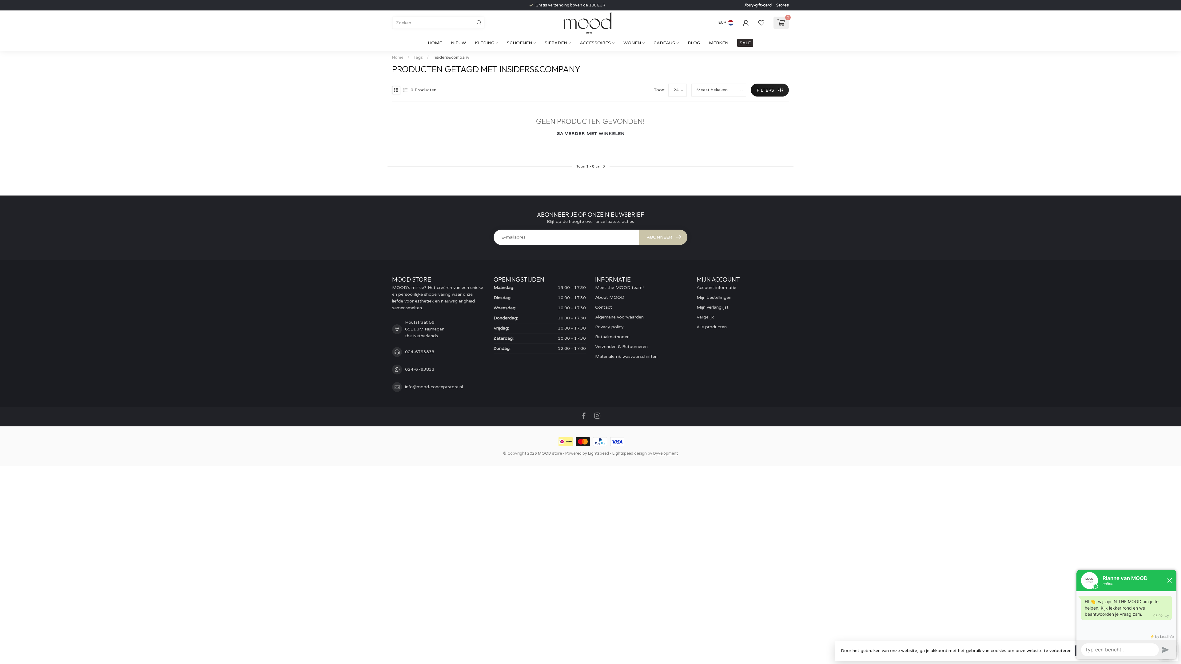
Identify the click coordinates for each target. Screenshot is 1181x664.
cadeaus (664, 42)
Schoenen (519, 42)
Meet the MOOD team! (619, 287)
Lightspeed (598, 453)
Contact (603, 307)
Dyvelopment (665, 453)
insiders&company (451, 57)
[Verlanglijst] (761, 23)
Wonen (632, 42)
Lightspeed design (629, 453)
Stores (782, 5)
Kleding (484, 42)
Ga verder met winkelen (591, 133)
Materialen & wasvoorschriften (626, 356)
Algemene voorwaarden (619, 317)
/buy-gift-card (758, 5)
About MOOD (609, 297)
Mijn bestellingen (714, 297)
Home (435, 42)
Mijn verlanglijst (713, 307)
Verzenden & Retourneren (621, 346)
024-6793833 (420, 351)
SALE (745, 42)
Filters (766, 90)
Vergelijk (705, 317)
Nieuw (458, 42)
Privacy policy (609, 327)
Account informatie (716, 287)
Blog (694, 42)
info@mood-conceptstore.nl (434, 386)
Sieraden (556, 42)
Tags (418, 57)
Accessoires (595, 42)
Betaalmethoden (612, 336)
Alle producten (712, 327)
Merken (718, 42)
